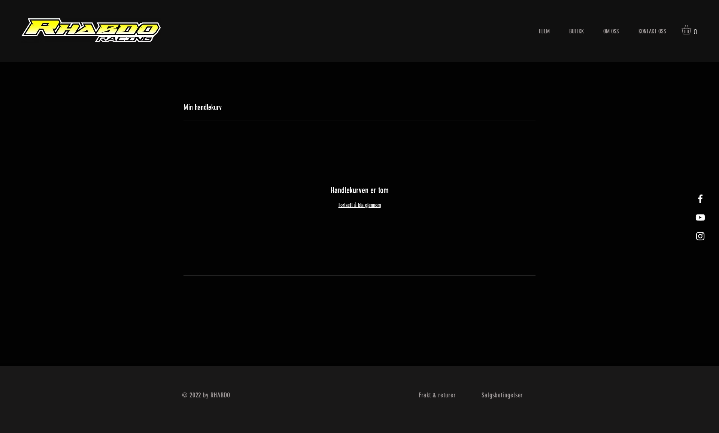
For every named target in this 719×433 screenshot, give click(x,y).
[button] (692, 29)
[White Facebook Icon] (700, 198)
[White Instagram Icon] (700, 236)
